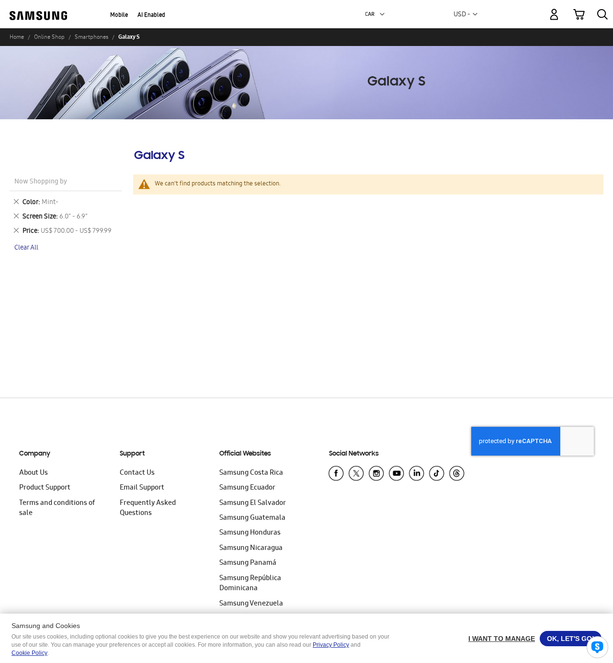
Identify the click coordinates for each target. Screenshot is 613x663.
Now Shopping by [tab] (40, 182)
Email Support (142, 488)
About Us (33, 473)
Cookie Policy (29, 653)
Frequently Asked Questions (148, 508)
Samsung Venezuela (251, 604)
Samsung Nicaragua (251, 548)
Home (17, 37)
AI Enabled (151, 15)
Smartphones (91, 37)
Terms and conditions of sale (57, 508)
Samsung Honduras (250, 533)
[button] (382, 14)
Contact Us (137, 473)
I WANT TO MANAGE (501, 638)
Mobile (119, 15)
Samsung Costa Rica (251, 473)
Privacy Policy (331, 644)
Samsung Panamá (247, 563)
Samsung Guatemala (252, 518)
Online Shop (49, 37)
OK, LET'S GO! (570, 638)
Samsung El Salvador (252, 503)
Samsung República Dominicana (250, 583)
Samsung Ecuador (247, 488)
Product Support (44, 488)
